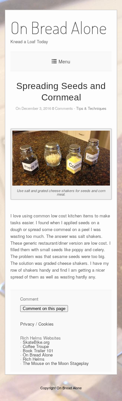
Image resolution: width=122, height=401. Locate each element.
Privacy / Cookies (37, 324)
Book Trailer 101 (38, 350)
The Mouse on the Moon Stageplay (56, 363)
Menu (64, 61)
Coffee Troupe (36, 346)
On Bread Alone (38, 355)
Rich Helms (34, 359)
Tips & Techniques (91, 108)
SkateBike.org (36, 342)
